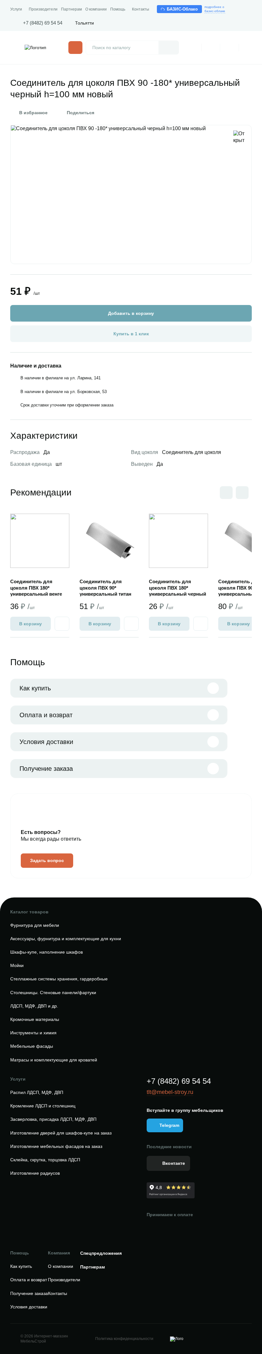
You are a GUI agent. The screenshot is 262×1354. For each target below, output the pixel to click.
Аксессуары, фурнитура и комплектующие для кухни (65, 938)
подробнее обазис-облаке (214, 9)
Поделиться (80, 112)
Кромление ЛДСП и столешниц (42, 1105)
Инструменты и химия (33, 1032)
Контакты (140, 9)
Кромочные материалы (34, 1019)
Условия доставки (46, 741)
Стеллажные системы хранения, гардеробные (59, 978)
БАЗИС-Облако (182, 9)
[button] (242, 492)
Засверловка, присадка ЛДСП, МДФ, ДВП (53, 1119)
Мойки (17, 965)
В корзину (30, 623)
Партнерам (71, 9)
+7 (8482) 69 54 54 (42, 23)
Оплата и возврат (46, 714)
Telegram (169, 1125)
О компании (96, 9)
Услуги (16, 9)
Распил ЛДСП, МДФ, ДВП (36, 1092)
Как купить (35, 688)
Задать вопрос (47, 860)
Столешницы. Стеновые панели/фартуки (53, 992)
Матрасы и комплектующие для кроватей (53, 1059)
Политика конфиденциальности (124, 1338)
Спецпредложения (101, 1253)
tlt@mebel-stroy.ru (170, 1092)
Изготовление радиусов (35, 1173)
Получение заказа (46, 768)
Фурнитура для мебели (34, 925)
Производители (43, 9)
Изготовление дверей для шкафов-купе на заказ (61, 1132)
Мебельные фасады (31, 1046)
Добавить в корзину (131, 313)
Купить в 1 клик (131, 333)
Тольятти (84, 23)
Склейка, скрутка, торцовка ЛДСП (45, 1159)
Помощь (117, 9)
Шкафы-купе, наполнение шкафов (46, 952)
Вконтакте (173, 1163)
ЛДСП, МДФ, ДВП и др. (34, 1005)
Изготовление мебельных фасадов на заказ (56, 1146)
